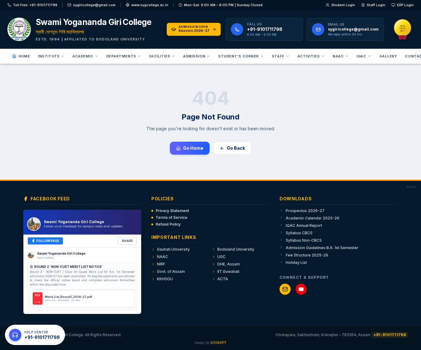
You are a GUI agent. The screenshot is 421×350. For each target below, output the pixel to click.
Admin (411, 187)
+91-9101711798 (390, 334)
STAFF (278, 56)
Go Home (193, 148)
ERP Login (405, 5)
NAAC (338, 56)
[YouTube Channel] (301, 289)
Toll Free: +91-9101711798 (35, 5)
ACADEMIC (82, 56)
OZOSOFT (219, 342)
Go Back (236, 148)
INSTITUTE (48, 56)
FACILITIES (159, 56)
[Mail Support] (285, 289)
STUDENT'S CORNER (238, 56)
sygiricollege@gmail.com (94, 5)
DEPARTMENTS (121, 56)
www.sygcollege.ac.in (149, 5)
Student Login (343, 5)
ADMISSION (194, 56)
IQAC (361, 56)
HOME (24, 56)
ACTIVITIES (308, 56)
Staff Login (376, 5)
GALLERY (388, 56)
